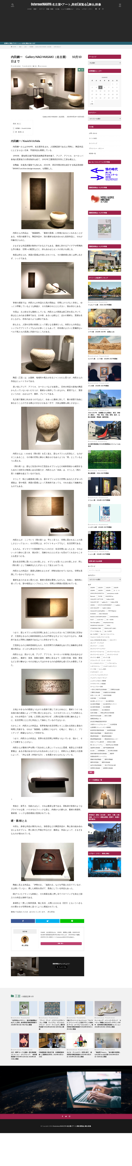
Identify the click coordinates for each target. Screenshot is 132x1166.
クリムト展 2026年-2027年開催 (99, 500)
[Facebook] (23, 921)
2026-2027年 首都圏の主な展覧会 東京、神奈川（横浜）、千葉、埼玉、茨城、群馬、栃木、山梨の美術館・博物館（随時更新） (104, 415)
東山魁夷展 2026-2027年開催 (98, 473)
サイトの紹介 (93, 138)
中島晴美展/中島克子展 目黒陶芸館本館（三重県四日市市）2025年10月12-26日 (51, 1054)
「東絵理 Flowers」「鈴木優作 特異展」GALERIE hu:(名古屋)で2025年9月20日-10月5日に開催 (108, 1054)
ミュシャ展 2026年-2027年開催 (99, 554)
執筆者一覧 (92, 153)
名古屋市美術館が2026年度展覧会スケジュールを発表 (104, 445)
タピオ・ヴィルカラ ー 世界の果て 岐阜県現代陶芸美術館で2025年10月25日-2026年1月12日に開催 (79, 1054)
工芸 (25, 46)
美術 (35, 9)
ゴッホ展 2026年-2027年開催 (98, 386)
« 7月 (91, 104)
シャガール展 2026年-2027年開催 (100, 527)
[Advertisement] (66, 27)
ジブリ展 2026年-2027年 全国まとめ (101, 332)
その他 (57, 9)
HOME (29, 9)
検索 (90, 772)
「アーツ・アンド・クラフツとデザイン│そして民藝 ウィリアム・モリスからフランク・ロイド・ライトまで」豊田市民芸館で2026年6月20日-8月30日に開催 (52, 1024)
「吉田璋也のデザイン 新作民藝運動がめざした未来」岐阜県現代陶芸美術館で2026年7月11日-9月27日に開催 (24, 1022)
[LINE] (72, 921)
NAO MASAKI (43, 66)
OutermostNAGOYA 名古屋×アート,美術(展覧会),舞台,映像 (66, 4)
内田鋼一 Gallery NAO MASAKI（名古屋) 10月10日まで (45, 46)
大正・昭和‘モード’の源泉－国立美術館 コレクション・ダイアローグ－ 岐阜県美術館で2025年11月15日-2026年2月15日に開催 (24, 1055)
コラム (78, 9)
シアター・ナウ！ (87, 9)
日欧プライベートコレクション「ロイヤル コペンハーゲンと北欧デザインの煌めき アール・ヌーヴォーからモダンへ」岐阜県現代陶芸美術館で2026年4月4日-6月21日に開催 (80, 1024)
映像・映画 (49, 9)
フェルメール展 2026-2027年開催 (100, 305)
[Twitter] (47, 921)
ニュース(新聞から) (67, 9)
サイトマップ (93, 143)
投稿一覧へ (61, 943)
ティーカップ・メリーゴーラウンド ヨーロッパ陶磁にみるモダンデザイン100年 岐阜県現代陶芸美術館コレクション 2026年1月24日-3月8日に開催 (108, 1023)
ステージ (42, 9)
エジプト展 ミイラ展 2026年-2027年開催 (102, 359)
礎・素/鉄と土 (18, 132)
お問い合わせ (93, 133)
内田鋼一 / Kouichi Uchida (22, 128)
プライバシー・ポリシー (96, 148)
